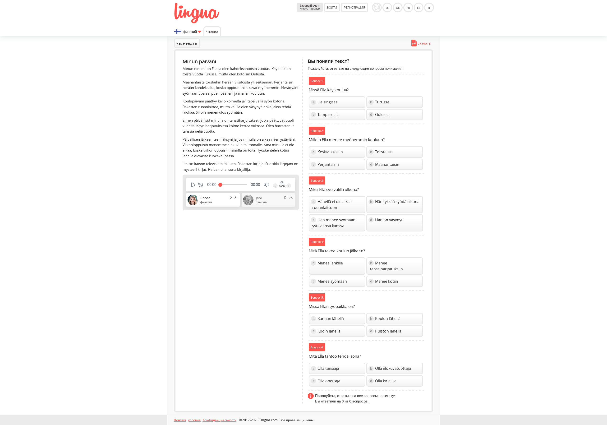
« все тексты (186, 43)
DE (398, 7)
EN (387, 7)
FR (408, 7)
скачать (424, 43)
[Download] (235, 198)
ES (418, 7)
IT (429, 7)
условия (194, 420)
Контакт (180, 420)
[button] (193, 185)
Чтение (212, 31)
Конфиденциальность (219, 420)
